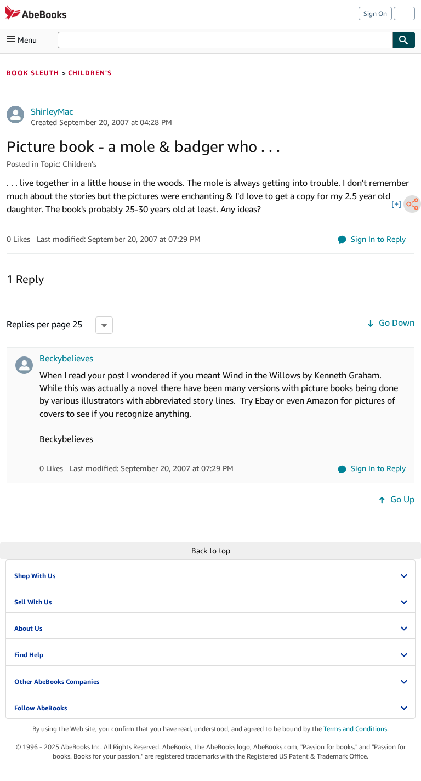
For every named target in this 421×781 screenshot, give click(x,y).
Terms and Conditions (355, 729)
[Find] (404, 40)
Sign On (375, 13)
